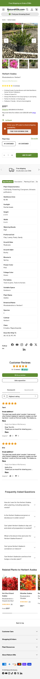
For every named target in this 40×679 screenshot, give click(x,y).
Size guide (34, 138)
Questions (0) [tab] (29, 390)
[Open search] (4, 396)
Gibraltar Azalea (26, 593)
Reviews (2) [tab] (11, 390)
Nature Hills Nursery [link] (9, 81)
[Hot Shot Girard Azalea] (10, 582)
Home (3, 20)
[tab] (7, 181)
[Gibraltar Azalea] (28, 582)
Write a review (20, 375)
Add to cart (26, 155)
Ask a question (20, 380)
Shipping (5, 109)
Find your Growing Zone (19, 131)
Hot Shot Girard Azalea (8, 594)
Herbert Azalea (11, 20)
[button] (36, 9)
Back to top (20, 623)
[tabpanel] (20, 260)
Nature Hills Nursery (12, 670)
